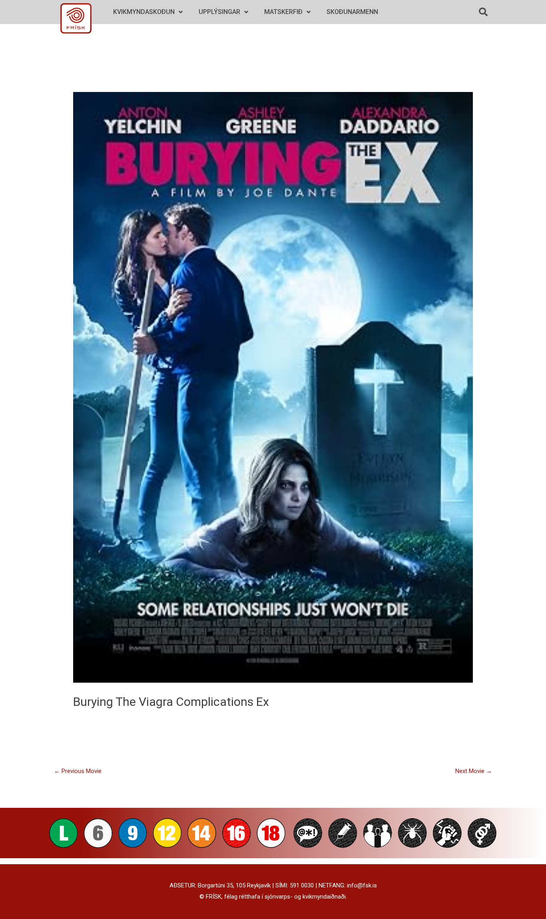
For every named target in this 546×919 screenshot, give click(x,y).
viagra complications (196, 702)
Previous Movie (78, 771)
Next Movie (473, 771)
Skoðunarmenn (352, 12)
